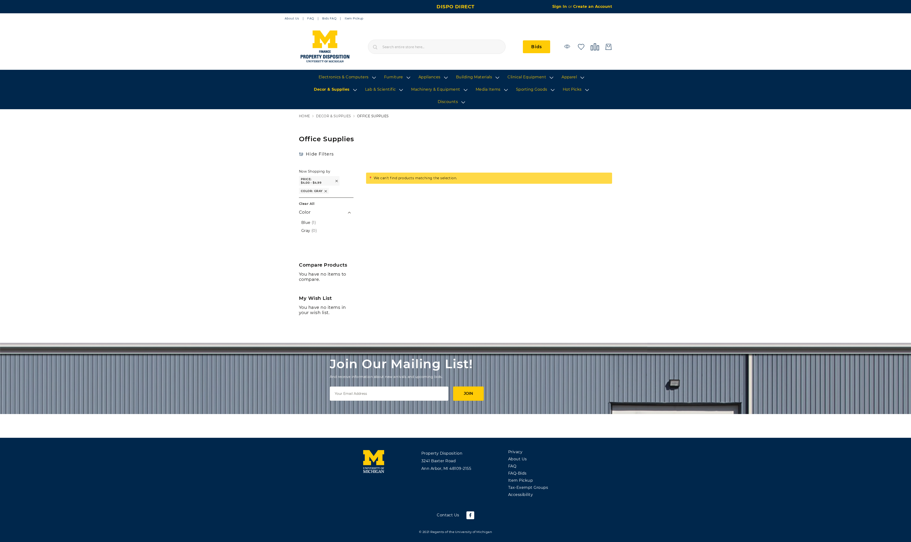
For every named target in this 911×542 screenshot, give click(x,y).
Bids (536, 46)
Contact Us (448, 515)
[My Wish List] (581, 46)
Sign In (560, 6)
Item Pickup (354, 18)
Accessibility (520, 494)
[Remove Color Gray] (326, 191)
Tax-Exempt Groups (528, 487)
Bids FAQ (329, 18)
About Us (292, 18)
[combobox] (437, 47)
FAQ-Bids (517, 473)
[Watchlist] (568, 46)
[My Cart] (608, 46)
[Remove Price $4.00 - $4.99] (336, 181)
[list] (455, 89)
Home (304, 116)
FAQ (310, 18)
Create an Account (592, 6)
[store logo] (324, 46)
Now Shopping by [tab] (314, 171)
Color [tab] (305, 212)
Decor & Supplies (333, 116)
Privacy (515, 452)
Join (468, 393)
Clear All (306, 204)
